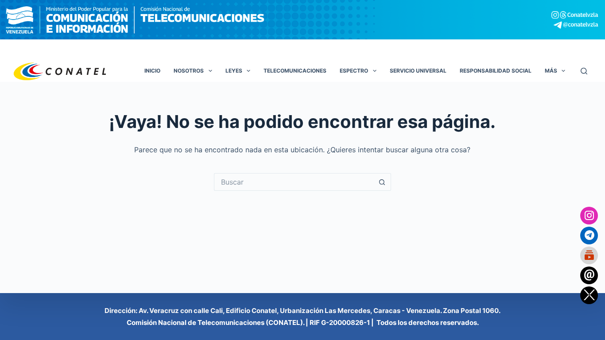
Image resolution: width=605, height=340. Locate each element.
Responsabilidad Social (495, 70)
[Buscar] (584, 71)
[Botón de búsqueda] (382, 182)
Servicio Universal (418, 70)
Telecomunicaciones (295, 70)
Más (551, 70)
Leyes (233, 70)
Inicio (152, 70)
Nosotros (189, 70)
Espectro (354, 70)
